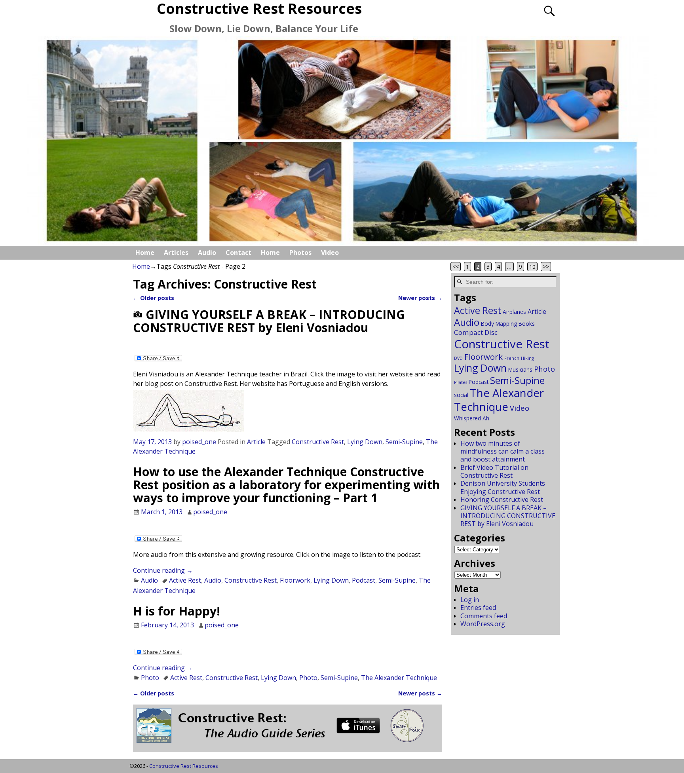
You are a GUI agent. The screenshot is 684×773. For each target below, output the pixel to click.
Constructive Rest (318, 441)
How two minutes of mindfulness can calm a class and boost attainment (502, 451)
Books (527, 323)
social (461, 395)
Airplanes (514, 311)
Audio (207, 252)
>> (546, 266)
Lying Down (364, 441)
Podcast (363, 580)
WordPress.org (482, 623)
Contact (238, 252)
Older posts (153, 298)
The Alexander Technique (399, 677)
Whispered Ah (471, 418)
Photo (150, 677)
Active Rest (185, 580)
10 (532, 266)
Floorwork (295, 580)
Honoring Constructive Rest (501, 499)
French (511, 358)
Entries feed (478, 607)
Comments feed (483, 616)
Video (330, 252)
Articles (176, 252)
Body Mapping (499, 323)
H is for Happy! (176, 611)
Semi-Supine (404, 441)
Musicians (520, 369)
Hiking (527, 358)
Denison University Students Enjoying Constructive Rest (502, 487)
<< (455, 266)
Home (144, 252)
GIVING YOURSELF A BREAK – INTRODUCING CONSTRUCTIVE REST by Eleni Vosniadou (269, 321)
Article (256, 441)
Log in (469, 599)
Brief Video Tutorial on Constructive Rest (494, 471)
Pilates (460, 382)
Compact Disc (476, 332)
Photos (300, 252)
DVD (458, 358)
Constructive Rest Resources (183, 765)
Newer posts (420, 298)
